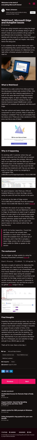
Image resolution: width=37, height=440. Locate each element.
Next (27, 381)
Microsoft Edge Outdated (14, 351)
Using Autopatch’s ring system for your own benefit (16, 417)
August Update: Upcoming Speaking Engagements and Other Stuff (14, 403)
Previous (10, 381)
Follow (32, 12)
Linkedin (13, 432)
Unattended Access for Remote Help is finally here (17, 395)
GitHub (5, 432)
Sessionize (22, 432)
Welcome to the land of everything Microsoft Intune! (11, 4)
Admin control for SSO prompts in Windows (16, 410)
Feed (29, 432)
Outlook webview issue (8, 355)
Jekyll (4, 436)
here (10, 285)
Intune (13, 361)
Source (32, 204)
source (26, 257)
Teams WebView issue (22, 355)
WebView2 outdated (7, 358)
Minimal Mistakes (11, 436)
